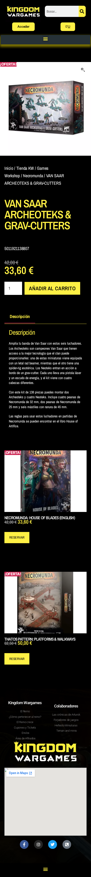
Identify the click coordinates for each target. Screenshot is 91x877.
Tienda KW (25, 168)
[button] (45, 38)
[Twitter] (52, 844)
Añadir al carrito (52, 288)
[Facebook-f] (24, 844)
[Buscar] (82, 11)
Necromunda (33, 176)
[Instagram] (38, 844)
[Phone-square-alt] (67, 844)
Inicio (8, 168)
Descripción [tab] (20, 316)
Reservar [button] (17, 537)
